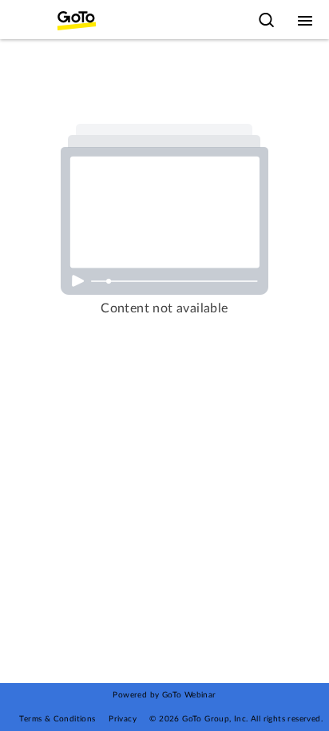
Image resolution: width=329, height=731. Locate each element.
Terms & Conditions (57, 719)
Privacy (123, 719)
